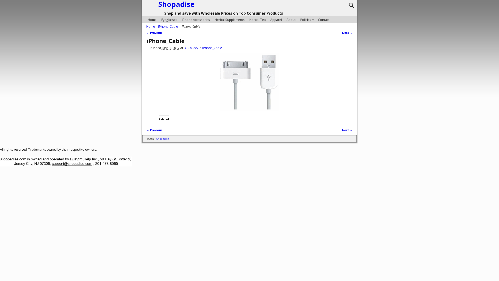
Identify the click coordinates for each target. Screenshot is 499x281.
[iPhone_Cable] (249, 84)
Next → (347, 33)
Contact (323, 20)
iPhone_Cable (168, 26)
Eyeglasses (169, 20)
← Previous (154, 33)
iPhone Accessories (196, 20)
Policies (305, 20)
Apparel (276, 20)
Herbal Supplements (230, 20)
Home (152, 20)
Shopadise (162, 138)
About (291, 20)
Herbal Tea (257, 20)
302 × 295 (191, 48)
